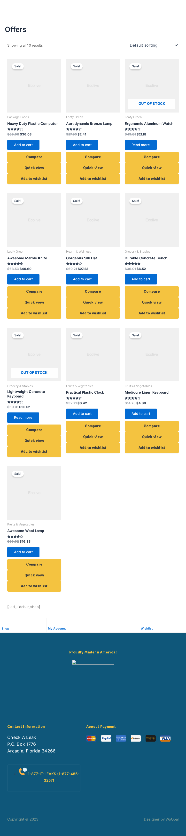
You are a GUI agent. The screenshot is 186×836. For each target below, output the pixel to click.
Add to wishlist (34, 178)
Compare (34, 157)
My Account (57, 628)
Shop (5, 628)
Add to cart (23, 145)
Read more (141, 145)
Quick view (34, 167)
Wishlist (147, 628)
